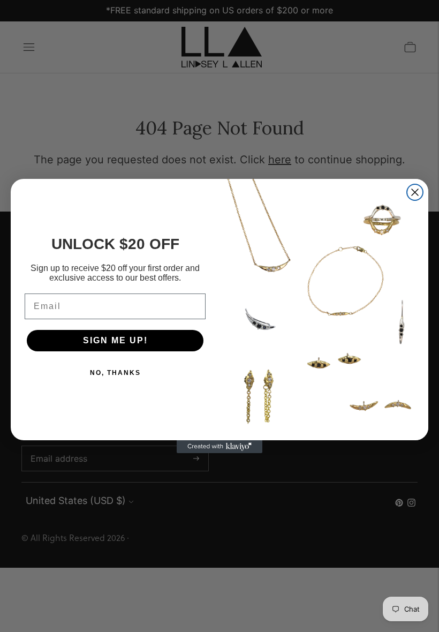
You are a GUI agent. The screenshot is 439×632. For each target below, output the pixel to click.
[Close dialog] (415, 192)
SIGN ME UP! (115, 340)
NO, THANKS (115, 373)
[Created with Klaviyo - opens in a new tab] (219, 446)
